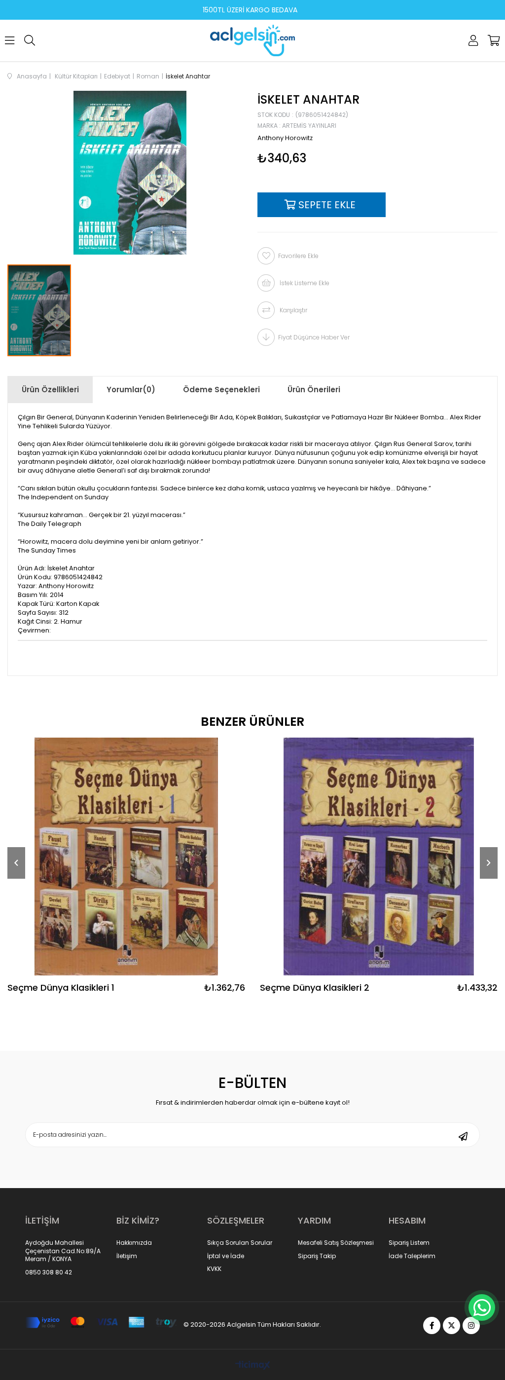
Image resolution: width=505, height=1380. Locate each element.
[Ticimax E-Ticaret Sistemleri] (252, 1366)
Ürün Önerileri (314, 389)
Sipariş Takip (317, 1256)
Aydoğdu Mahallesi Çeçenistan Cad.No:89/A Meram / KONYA (63, 1251)
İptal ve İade (225, 1256)
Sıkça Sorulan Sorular (239, 1243)
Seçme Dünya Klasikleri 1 (60, 988)
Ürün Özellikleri (50, 389)
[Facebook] (431, 1325)
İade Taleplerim (412, 1256)
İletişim (126, 1256)
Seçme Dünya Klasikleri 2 (314, 988)
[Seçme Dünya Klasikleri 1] (126, 856)
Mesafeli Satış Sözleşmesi (336, 1243)
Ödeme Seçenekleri (221, 389)
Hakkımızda (134, 1243)
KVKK (214, 1269)
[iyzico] (101, 1322)
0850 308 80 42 (48, 1272)
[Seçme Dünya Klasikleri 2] (379, 856)
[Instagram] (471, 1325)
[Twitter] (451, 1325)
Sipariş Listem (409, 1243)
